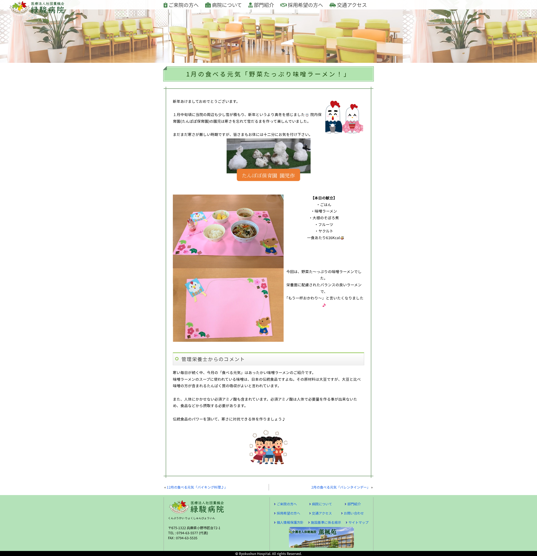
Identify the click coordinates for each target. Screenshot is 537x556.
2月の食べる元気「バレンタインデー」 (340, 487)
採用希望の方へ (305, 4)
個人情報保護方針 (290, 522)
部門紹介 (263, 4)
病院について (226, 4)
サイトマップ (358, 522)
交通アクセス (351, 4)
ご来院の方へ (183, 4)
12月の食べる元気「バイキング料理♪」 (197, 487)
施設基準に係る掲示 (326, 522)
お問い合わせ (354, 513)
